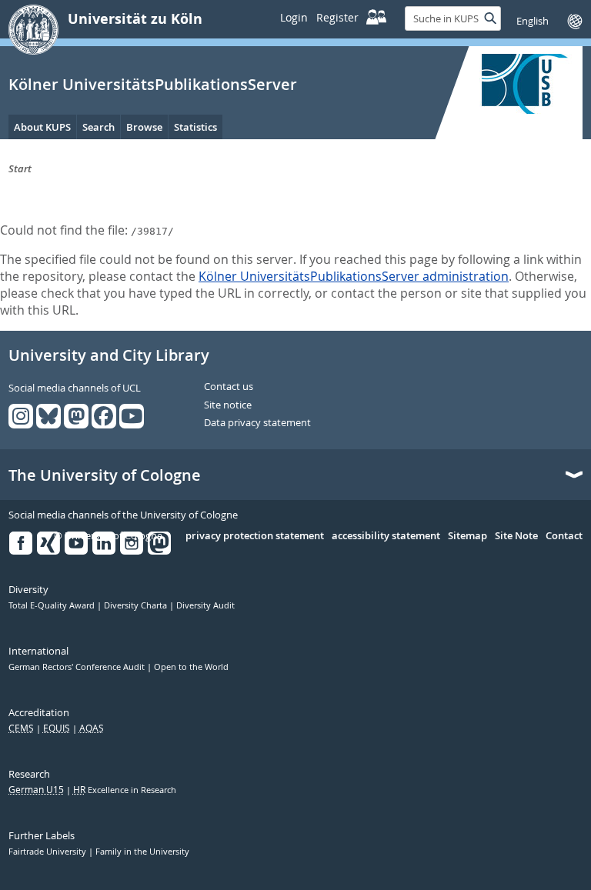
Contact (564, 536)
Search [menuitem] (98, 127)
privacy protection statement (254, 536)
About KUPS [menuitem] (42, 127)
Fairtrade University (48, 851)
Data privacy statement (257, 423)
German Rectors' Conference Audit (77, 667)
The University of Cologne (104, 475)
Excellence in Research (124, 790)
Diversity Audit (205, 605)
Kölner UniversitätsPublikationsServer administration (354, 276)
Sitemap (467, 536)
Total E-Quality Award (52, 605)
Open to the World (191, 667)
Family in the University (142, 851)
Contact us (228, 387)
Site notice (228, 405)
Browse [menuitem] (144, 127)
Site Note (516, 536)
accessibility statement (386, 536)
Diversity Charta (136, 605)
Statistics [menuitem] (195, 127)
